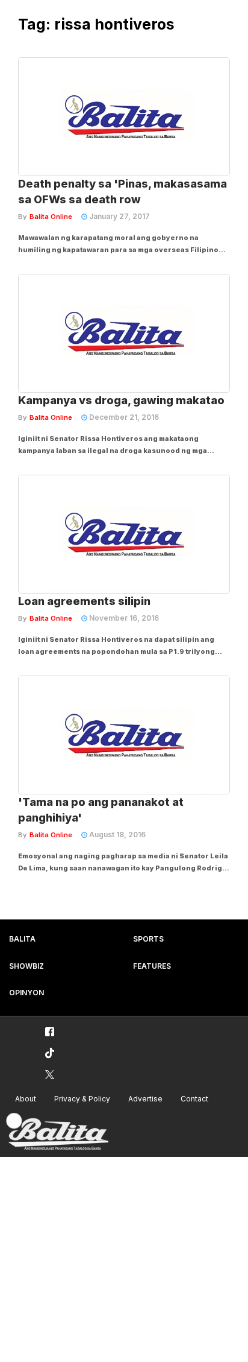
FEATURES (152, 966)
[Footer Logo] (57, 1132)
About (25, 1098)
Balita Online (50, 216)
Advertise (145, 1098)
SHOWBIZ (26, 966)
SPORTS (148, 938)
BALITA (22, 938)
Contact (194, 1098)
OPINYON (26, 992)
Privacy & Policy (82, 1098)
